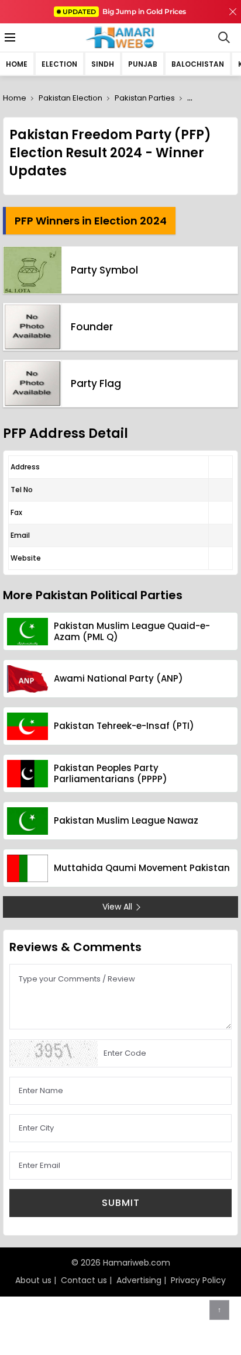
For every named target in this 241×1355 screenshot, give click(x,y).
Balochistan (197, 64)
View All (117, 906)
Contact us (84, 1280)
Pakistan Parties (145, 97)
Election (59, 64)
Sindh (102, 64)
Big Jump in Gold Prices (125, 11)
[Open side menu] (8, 37)
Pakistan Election (70, 97)
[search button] (224, 37)
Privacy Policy (198, 1280)
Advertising (138, 1280)
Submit (121, 1202)
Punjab (142, 64)
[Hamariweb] (121, 37)
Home (16, 64)
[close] (233, 11)
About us (33, 1280)
